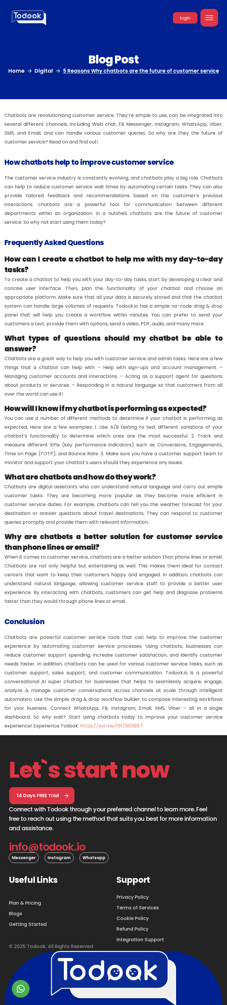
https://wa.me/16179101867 (111, 725)
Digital (44, 70)
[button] (42, 796)
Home (16, 70)
